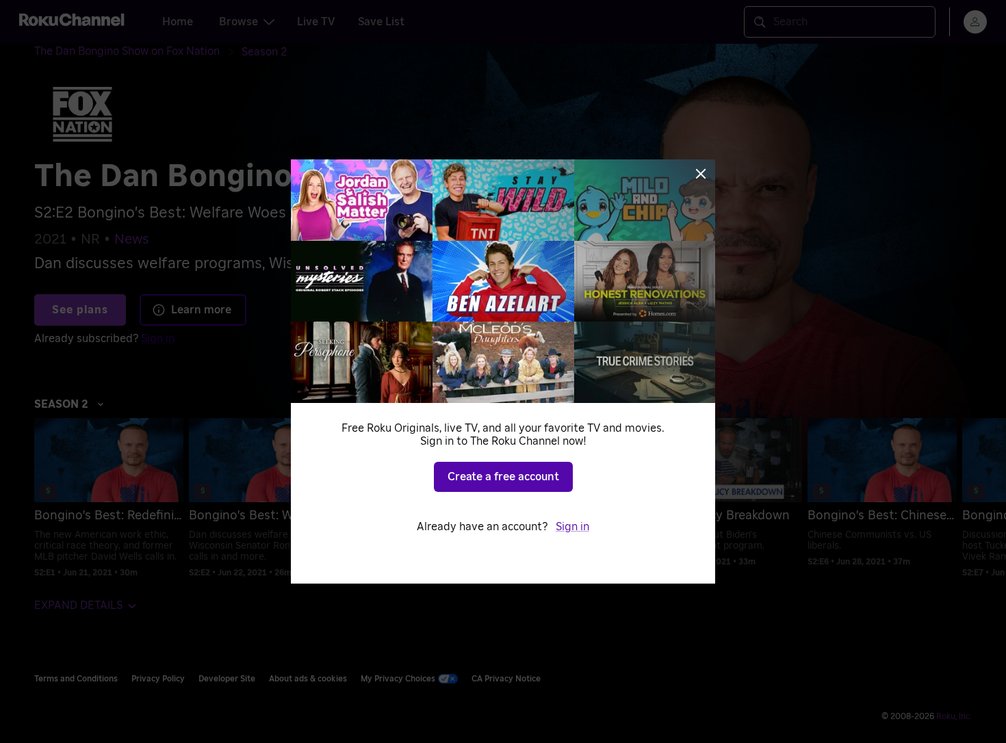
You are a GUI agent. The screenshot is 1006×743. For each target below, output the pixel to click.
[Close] (701, 174)
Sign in (572, 526)
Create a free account (503, 476)
